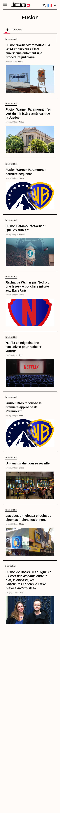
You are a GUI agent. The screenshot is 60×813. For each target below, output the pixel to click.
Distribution (10, 566)
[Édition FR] (52, 6)
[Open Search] (44, 5)
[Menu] (5, 5)
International (11, 39)
